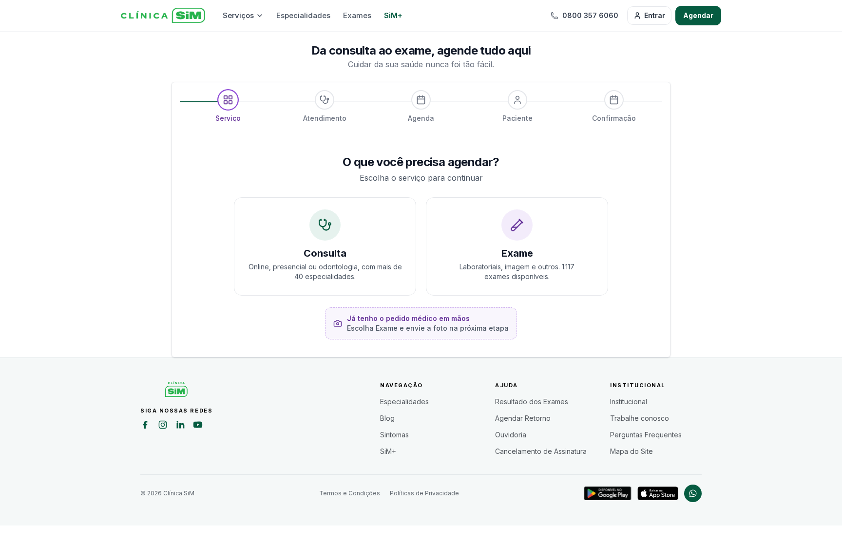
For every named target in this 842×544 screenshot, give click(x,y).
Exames (357, 15)
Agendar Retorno (523, 418)
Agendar (698, 15)
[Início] (163, 15)
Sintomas (394, 435)
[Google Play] (608, 493)
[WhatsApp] (693, 493)
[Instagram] (163, 426)
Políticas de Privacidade (424, 493)
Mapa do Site (631, 451)
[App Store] (657, 493)
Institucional (628, 401)
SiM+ (393, 15)
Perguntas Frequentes (646, 435)
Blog (387, 418)
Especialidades (303, 15)
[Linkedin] (180, 426)
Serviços (238, 15)
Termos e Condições (349, 493)
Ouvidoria (510, 435)
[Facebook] (145, 426)
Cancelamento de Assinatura (541, 451)
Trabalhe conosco (639, 418)
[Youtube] (198, 426)
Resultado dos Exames (531, 401)
